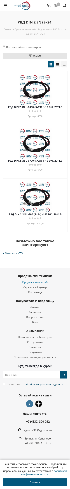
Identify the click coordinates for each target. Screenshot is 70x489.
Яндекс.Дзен (38, 403)
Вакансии (35, 347)
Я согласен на (36, 384)
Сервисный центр (35, 287)
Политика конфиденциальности (35, 357)
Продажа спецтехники (35, 276)
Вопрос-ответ (35, 317)
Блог (35, 322)
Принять (35, 482)
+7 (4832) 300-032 (38, 422)
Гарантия (35, 312)
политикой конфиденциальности (44, 472)
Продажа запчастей (35, 282)
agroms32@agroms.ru (38, 430)
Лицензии (35, 352)
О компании (35, 331)
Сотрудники (35, 342)
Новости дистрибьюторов (35, 337)
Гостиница (35, 292)
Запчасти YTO (14, 253)
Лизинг (35, 307)
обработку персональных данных (44, 384)
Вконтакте (29, 403)
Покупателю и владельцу (35, 301)
